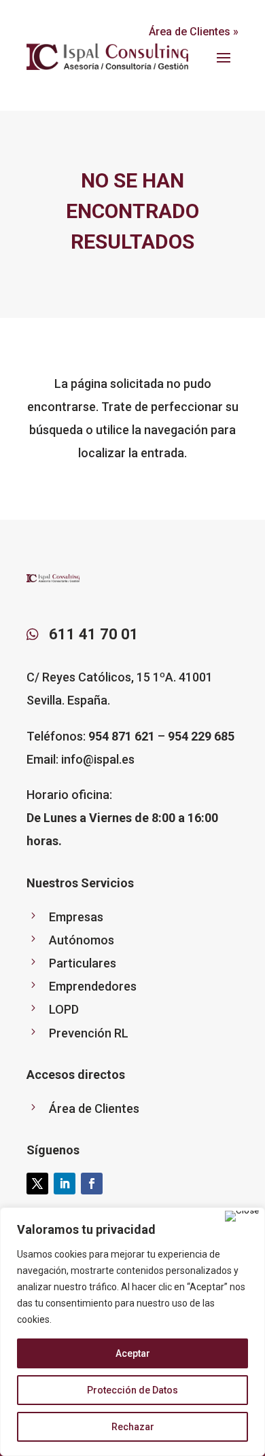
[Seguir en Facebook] (92, 1183)
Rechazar (132, 1426)
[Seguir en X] (37, 1183)
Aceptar (133, 1353)
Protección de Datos (132, 1390)
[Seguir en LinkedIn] (64, 1183)
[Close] (242, 1216)
